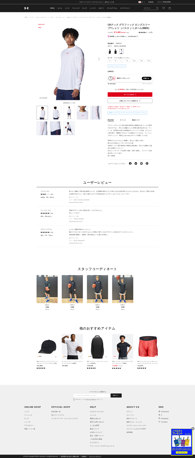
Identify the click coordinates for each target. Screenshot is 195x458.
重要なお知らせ (95, 418)
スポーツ (101, 8)
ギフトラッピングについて (127, 112)
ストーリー (130, 415)
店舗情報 (150, 2)
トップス (51, 17)
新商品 (52, 8)
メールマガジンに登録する (97, 392)
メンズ (67, 8)
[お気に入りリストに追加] (55, 356)
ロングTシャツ (60, 17)
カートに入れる (129, 94)
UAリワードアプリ (57, 415)
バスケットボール (41, 17)
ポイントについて (141, 112)
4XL (149, 60)
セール (60, 8)
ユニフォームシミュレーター (137, 425)
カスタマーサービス (97, 411)
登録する (115, 395)
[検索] (157, 8)
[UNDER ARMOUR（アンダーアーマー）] (26, 8)
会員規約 (84, 456)
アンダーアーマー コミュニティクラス (64, 418)
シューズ (92, 8)
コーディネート (121, 66)
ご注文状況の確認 (96, 439)
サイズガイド (112, 66)
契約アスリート (132, 418)
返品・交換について (97, 435)
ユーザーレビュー (97, 182)
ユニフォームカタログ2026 (136, 429)
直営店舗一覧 (56, 411)
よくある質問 (94, 425)
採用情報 (130, 432)
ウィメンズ (75, 8)
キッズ (84, 8)
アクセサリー (29, 425)
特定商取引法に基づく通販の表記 (70, 456)
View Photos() (43, 97)
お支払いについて (113, 112)
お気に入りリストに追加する (128, 101)
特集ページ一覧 (29, 429)
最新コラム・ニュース (134, 422)
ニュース (93, 415)
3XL (141, 60)
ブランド (130, 411)
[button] (98, 59)
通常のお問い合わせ (97, 422)
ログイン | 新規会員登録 (164, 2)
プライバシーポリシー (91, 399)
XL (127, 60)
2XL (134, 60)
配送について (94, 429)
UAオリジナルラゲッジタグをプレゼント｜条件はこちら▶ (96, 2)
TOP (25, 17)
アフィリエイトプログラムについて (102, 446)
